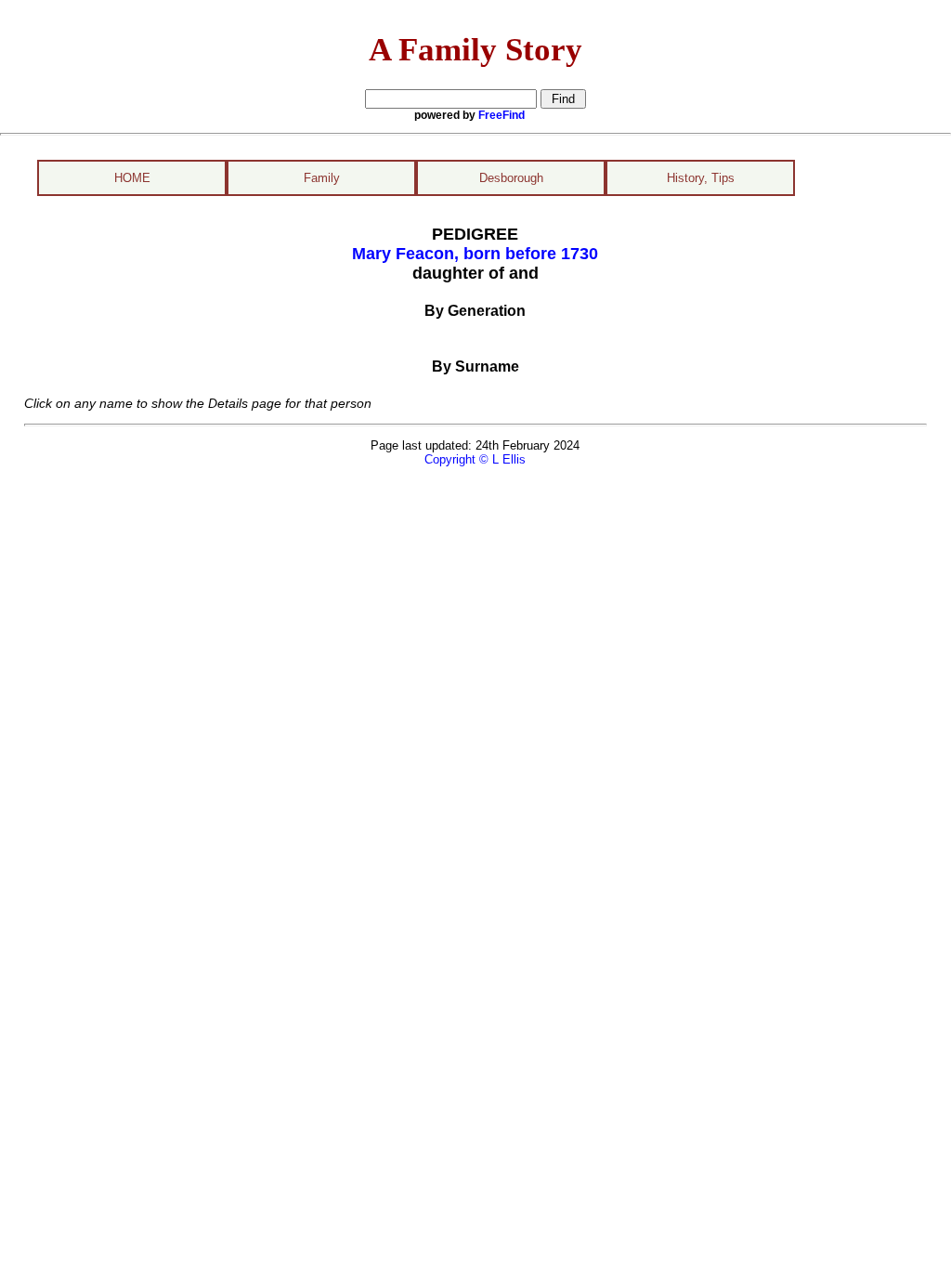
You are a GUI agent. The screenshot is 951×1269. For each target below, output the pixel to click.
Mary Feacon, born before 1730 (475, 253)
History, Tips (701, 178)
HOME (132, 178)
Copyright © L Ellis (475, 459)
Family (322, 178)
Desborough (511, 178)
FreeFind (501, 115)
